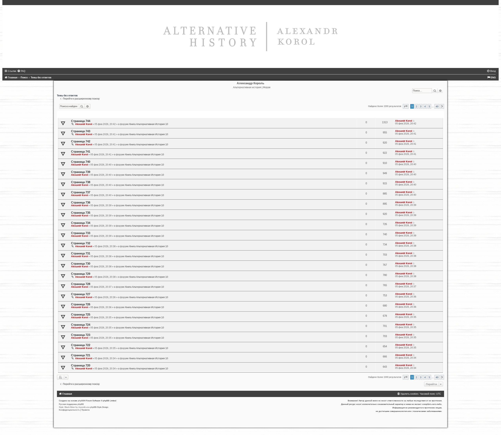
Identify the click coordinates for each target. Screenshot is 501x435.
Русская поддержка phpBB (71, 404)
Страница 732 (80, 243)
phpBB (81, 401)
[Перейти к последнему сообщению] (414, 120)
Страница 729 (80, 273)
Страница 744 (80, 121)
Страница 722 (80, 345)
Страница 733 (80, 233)
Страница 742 (80, 141)
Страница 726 (80, 304)
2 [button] (416, 106)
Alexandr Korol (83, 124)
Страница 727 (80, 294)
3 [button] (420, 106)
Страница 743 (80, 131)
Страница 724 (80, 324)
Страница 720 (80, 365)
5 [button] (429, 106)
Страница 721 (80, 355)
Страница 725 (80, 314)
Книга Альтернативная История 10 (148, 124)
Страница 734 (80, 222)
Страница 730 (80, 263)
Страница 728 (80, 284)
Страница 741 (80, 151)
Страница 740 (80, 161)
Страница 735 (80, 212)
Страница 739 (80, 172)
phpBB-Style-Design (99, 407)
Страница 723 (80, 334)
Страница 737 (80, 192)
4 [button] (425, 106)
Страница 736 (80, 202)
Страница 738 (80, 182)
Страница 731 (80, 253)
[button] (406, 106)
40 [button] (437, 106)
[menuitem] (21, 71)
